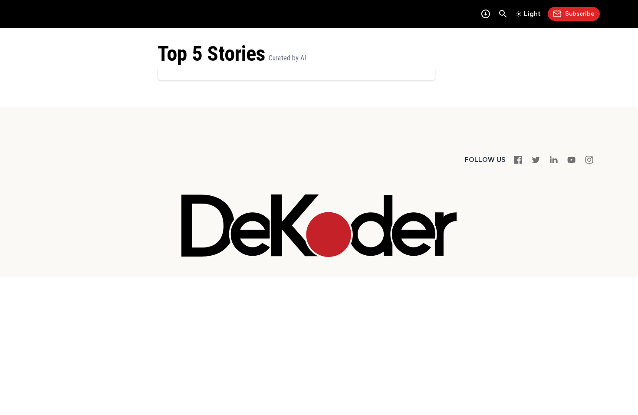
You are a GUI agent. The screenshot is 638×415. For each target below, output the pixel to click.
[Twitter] (535, 159)
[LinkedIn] (553, 159)
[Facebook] (518, 159)
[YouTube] (571, 159)
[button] (503, 14)
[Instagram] (589, 159)
